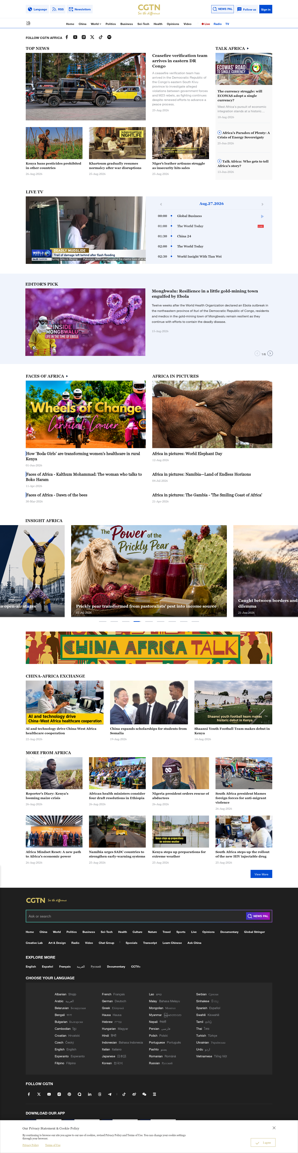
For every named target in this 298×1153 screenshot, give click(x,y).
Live (207, 24)
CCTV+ (135, 966)
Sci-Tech (143, 24)
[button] (135, 157)
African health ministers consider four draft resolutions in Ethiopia (117, 796)
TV (227, 24)
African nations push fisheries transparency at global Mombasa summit (141, 603)
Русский (96, 966)
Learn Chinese (172, 942)
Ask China (194, 942)
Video (188, 24)
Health (158, 24)
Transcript (150, 942)
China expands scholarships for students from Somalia (148, 731)
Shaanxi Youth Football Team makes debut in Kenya (232, 731)
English (31, 966)
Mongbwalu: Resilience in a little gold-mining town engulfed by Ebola (205, 294)
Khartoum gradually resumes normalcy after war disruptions (115, 166)
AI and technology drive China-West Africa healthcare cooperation (61, 731)
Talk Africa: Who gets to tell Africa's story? (243, 164)
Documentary (229, 932)
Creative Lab (34, 942)
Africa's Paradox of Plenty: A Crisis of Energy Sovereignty (244, 135)
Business (126, 24)
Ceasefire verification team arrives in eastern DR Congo (179, 61)
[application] (86, 230)
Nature (152, 932)
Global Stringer (254, 932)
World (95, 24)
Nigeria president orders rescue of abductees (180, 796)
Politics (111, 24)
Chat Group (106, 942)
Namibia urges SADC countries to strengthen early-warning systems (117, 854)
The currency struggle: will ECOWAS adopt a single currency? (240, 95)
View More (261, 874)
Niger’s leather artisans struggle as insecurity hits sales (178, 166)
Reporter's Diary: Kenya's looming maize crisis (47, 796)
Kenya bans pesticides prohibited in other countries (53, 166)
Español (47, 966)
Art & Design (57, 942)
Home (70, 24)
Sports (180, 932)
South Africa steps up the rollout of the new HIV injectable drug (242, 854)
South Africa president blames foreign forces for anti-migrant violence (240, 798)
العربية (81, 966)
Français (65, 966)
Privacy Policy (31, 1145)
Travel (167, 932)
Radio (218, 24)
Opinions (173, 24)
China (82, 24)
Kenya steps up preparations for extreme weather (179, 854)
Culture (137, 932)
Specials (131, 942)
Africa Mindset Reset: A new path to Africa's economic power (53, 854)
